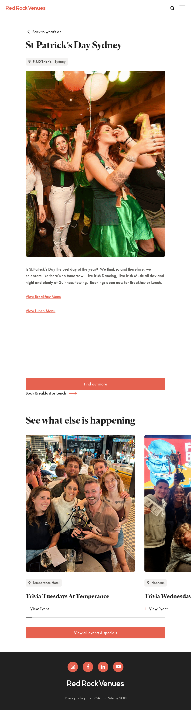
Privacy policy (75, 698)
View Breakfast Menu (43, 296)
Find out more (95, 384)
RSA (97, 698)
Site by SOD (117, 698)
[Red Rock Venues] (25, 7)
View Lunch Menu (40, 310)
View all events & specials (95, 632)
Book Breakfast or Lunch (46, 393)
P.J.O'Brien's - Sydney (49, 61)
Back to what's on (46, 31)
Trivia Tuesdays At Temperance (67, 596)
